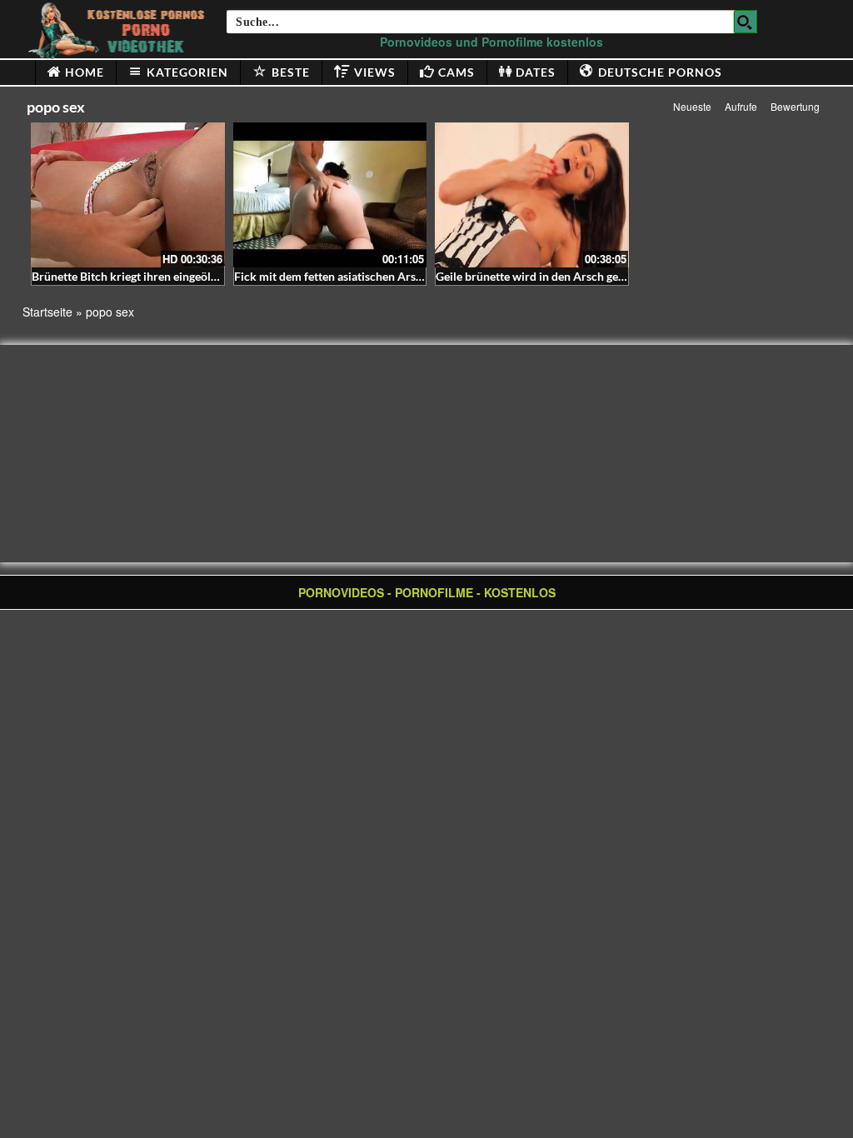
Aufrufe (741, 106)
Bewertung (795, 106)
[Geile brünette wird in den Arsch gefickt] (532, 194)
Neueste (692, 106)
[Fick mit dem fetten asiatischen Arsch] (330, 194)
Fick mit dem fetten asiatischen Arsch (331, 276)
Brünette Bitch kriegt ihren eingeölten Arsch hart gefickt (177, 276)
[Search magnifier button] (745, 21)
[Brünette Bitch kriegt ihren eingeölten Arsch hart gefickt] (128, 194)
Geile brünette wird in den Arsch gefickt (538, 276)
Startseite (47, 311)
